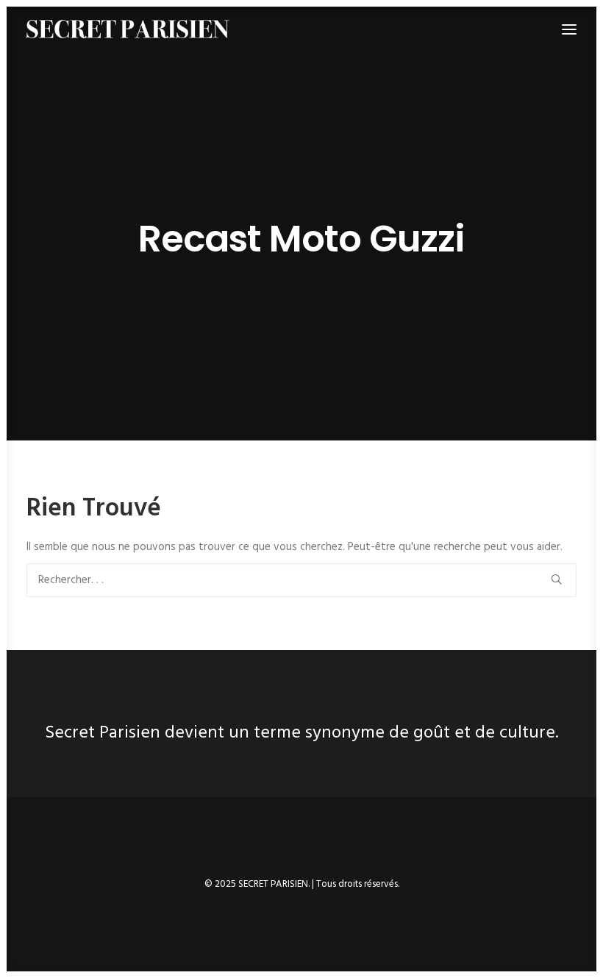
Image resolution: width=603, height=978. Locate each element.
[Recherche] (301, 580)
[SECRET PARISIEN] (127, 29)
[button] (556, 579)
